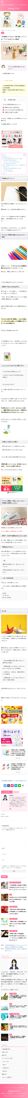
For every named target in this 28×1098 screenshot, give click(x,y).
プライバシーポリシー (12, 1087)
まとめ (4, 173)
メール (4, 854)
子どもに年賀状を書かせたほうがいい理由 (12, 158)
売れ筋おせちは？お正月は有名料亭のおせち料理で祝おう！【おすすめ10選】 (18, 899)
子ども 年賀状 (5, 816)
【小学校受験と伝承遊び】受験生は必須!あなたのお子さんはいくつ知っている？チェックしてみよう (18, 887)
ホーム (5, 1087)
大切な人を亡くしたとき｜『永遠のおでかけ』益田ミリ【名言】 (18, 1006)
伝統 (3, 814)
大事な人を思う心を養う (10, 163)
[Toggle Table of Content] (23, 155)
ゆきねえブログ (14, 8)
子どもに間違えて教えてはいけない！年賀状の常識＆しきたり (14, 165)
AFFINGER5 (22, 1096)
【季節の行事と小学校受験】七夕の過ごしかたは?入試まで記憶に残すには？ (18, 923)
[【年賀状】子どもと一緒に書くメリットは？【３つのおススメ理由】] (15, 785)
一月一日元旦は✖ (9, 171)
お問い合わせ (21, 1087)
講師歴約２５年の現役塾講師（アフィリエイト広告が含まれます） (14, 1093)
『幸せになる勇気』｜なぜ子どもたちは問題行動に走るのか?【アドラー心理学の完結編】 (18, 996)
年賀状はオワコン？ (7, 157)
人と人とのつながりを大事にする (12, 161)
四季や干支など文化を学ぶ (10, 160)
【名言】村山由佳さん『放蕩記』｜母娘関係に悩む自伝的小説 (18, 1037)
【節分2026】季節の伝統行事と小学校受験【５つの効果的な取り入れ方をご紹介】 (18, 911)
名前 (3, 848)
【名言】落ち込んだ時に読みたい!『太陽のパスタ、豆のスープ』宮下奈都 (18, 1027)
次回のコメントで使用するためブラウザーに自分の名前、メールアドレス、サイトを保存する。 (14, 866)
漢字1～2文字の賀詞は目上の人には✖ (13, 168)
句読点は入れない (9, 169)
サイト (3, 860)
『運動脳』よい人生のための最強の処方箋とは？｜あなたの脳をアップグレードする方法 (18, 1017)
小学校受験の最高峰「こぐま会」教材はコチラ (14, 780)
